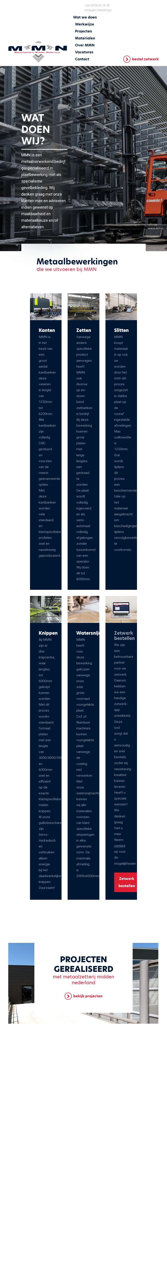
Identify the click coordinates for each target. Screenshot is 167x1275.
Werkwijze (84, 24)
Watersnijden (91, 633)
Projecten (83, 31)
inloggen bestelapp (98, 10)
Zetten (83, 330)
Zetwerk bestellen (127, 882)
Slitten (121, 330)
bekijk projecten (87, 996)
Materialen (85, 38)
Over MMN (85, 45)
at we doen (87, 17)
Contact (82, 59)
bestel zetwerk (145, 59)
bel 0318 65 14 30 (97, 5)
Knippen (48, 633)
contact (119, 846)
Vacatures (84, 52)
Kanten (47, 330)
